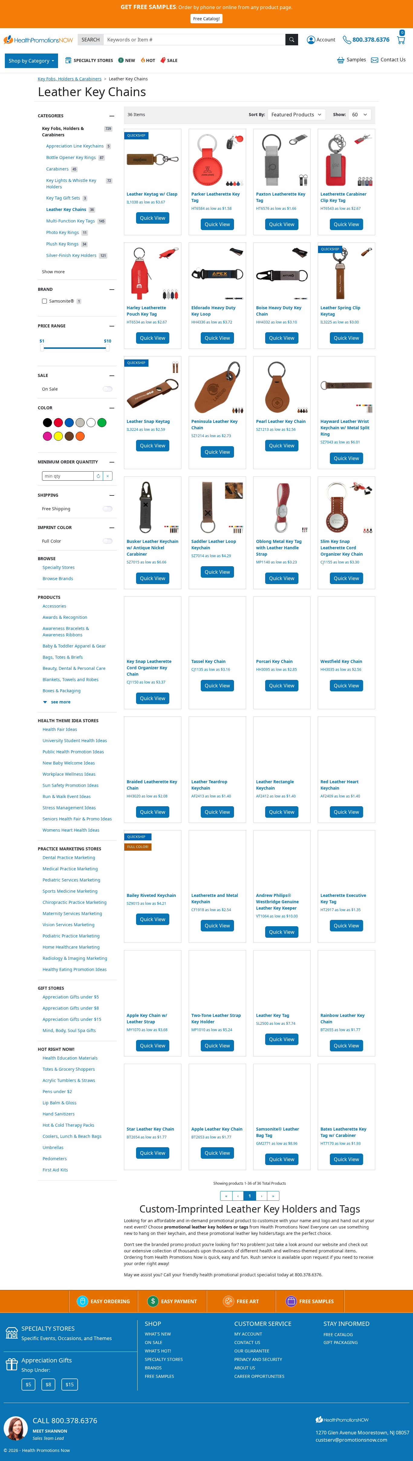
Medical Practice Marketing (70, 869)
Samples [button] (356, 59)
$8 (48, 1384)
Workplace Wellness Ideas (69, 774)
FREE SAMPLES (316, 1301)
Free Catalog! (206, 18)
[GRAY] (80, 422)
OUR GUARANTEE (251, 1351)
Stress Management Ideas (69, 807)
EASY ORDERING (110, 1301)
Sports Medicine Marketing (70, 891)
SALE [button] (172, 60)
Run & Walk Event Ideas (67, 796)
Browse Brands (58, 578)
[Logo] (38, 38)
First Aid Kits (55, 1170)
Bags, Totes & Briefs (63, 657)
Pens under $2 (57, 1091)
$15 (70, 1384)
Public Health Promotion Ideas (73, 752)
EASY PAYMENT (179, 1301)
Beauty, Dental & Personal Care (74, 668)
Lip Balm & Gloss (59, 1102)
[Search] (291, 39)
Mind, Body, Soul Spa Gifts (69, 1030)
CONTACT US (247, 1342)
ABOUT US (244, 1368)
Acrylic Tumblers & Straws (69, 1080)
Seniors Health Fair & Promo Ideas (77, 819)
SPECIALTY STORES (164, 1359)
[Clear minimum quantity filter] (107, 476)
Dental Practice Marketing (69, 857)
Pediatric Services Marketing (71, 880)
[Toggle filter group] (112, 116)
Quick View (152, 218)
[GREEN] (101, 422)
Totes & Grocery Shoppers (69, 1069)
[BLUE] (69, 422)
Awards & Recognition (65, 617)
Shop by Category (29, 60)
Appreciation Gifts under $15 (72, 1019)
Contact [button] (393, 59)
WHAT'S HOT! (158, 1351)
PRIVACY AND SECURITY (258, 1359)
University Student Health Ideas (75, 740)
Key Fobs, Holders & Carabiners (70, 79)
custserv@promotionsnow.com (351, 1440)
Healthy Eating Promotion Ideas (75, 969)
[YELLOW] (58, 436)
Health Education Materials (70, 1058)
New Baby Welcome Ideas (69, 763)
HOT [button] (150, 60)
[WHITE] (91, 422)
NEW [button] (130, 60)
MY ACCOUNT (248, 1334)
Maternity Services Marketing (72, 913)
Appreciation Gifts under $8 (71, 1008)
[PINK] (47, 436)
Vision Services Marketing (69, 924)
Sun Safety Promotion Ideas (71, 785)
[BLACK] (47, 422)
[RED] (58, 422)
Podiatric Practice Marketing (71, 936)
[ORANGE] (80, 436)
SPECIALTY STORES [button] (93, 60)
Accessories (54, 606)
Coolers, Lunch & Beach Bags (72, 1136)
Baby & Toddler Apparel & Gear (74, 646)
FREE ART (248, 1301)
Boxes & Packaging (62, 690)
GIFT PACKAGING (341, 1342)
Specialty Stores (59, 567)
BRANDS (153, 1368)
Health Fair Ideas (60, 729)
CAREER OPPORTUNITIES (259, 1376)
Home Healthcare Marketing (71, 947)
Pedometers (55, 1158)
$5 (28, 1384)
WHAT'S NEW (158, 1334)
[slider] (42, 347)
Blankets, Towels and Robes (71, 679)
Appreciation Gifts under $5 (71, 997)
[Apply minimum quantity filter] (98, 476)
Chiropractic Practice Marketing (75, 902)
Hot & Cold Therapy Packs (68, 1125)
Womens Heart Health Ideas (71, 830)
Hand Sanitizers (59, 1114)
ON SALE (153, 1342)
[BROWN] (69, 436)
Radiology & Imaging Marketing (75, 958)
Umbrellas (53, 1147)
